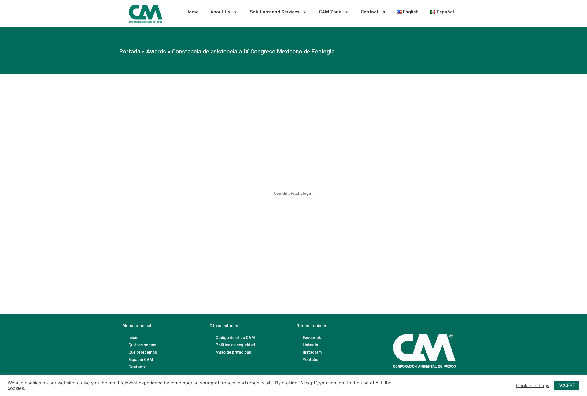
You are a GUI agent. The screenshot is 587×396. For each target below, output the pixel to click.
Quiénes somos (142, 345)
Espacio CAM (140, 359)
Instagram (312, 352)
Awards (156, 51)
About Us (220, 12)
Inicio (133, 337)
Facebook (312, 337)
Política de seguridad (235, 345)
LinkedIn (310, 345)
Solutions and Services (274, 12)
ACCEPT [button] (566, 385)
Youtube (310, 359)
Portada (129, 51)
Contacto (137, 367)
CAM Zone (330, 12)
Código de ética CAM (235, 337)
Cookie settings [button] (532, 385)
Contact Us (373, 12)
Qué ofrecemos (142, 352)
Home (192, 12)
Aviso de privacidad (233, 352)
